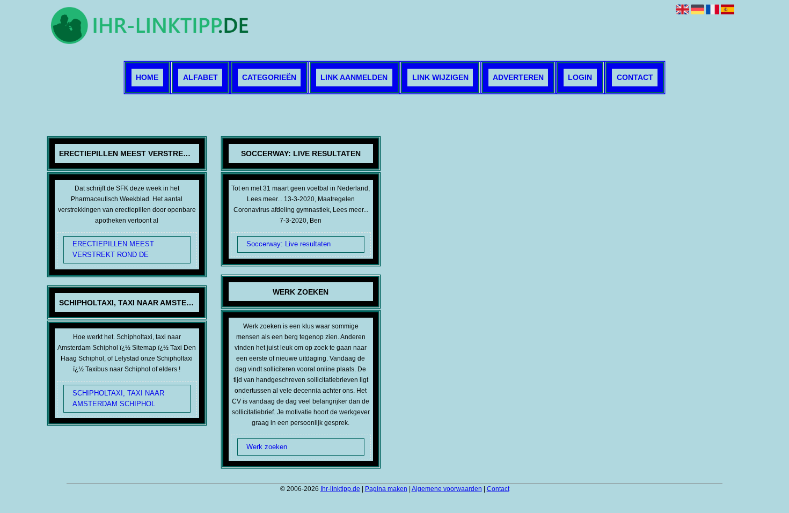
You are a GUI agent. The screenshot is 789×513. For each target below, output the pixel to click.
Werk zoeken (266, 447)
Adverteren (518, 78)
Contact (635, 78)
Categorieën (269, 78)
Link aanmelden (354, 78)
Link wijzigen (440, 78)
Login (580, 78)
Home (147, 78)
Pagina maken (386, 489)
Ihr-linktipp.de (340, 489)
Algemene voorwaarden (447, 489)
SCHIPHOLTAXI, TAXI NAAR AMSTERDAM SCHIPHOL (118, 398)
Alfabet (200, 78)
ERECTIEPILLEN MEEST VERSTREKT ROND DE (113, 249)
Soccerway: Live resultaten (288, 244)
